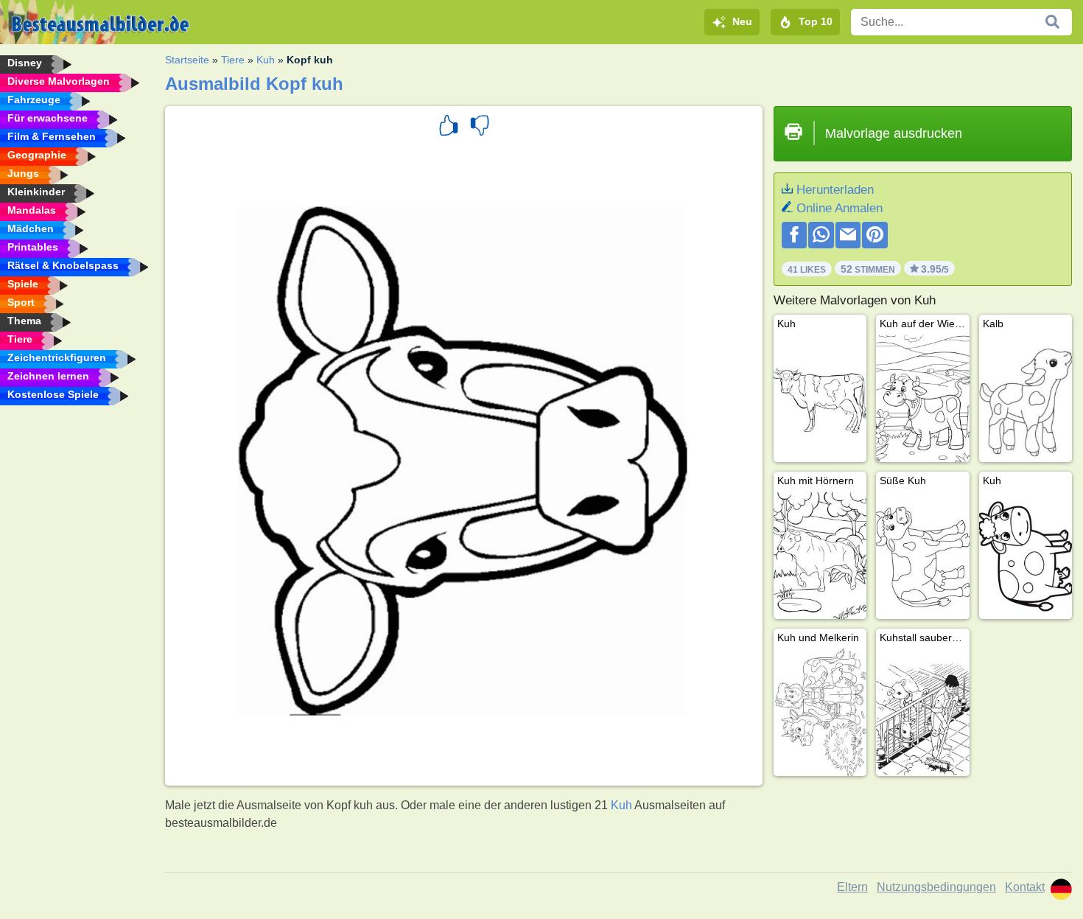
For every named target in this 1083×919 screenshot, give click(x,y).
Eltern (852, 887)
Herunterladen (835, 190)
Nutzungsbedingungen (936, 887)
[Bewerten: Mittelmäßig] (479, 127)
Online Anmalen (839, 208)
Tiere (233, 60)
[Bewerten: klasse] (448, 127)
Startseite (187, 60)
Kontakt (1025, 887)
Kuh (265, 60)
